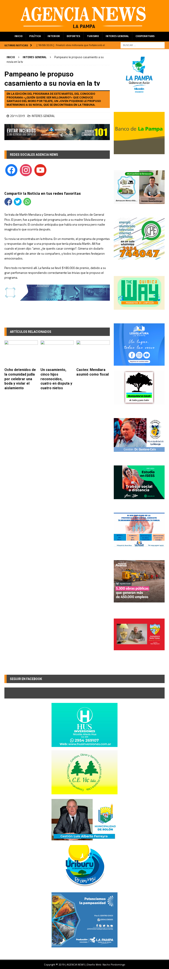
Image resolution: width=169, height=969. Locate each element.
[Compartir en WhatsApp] (27, 202)
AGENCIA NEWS (76, 964)
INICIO (18, 36)
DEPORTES (73, 36)
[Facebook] (11, 169)
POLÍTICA (35, 36)
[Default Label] (40, 169)
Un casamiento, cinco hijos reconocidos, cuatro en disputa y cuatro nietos (56, 379)
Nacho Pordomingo (114, 964)
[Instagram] (26, 169)
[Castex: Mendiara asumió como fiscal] (93, 352)
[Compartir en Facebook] (8, 202)
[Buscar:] (143, 45)
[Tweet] (18, 202)
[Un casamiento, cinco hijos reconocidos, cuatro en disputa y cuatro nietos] (57, 352)
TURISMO (93, 36)
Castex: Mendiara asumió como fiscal (92, 372)
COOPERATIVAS (145, 36)
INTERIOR (54, 36)
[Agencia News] (84, 29)
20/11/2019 (17, 116)
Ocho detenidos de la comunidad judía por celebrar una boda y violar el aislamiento (20, 379)
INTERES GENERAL (117, 36)
